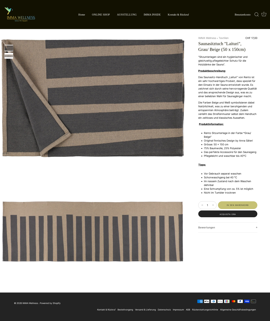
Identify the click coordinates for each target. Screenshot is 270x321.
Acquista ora (228, 214)
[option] (8, 49)
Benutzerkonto (243, 14)
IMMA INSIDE (152, 14)
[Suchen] (256, 14)
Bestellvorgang (125, 309)
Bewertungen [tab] (206, 227)
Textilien (224, 38)
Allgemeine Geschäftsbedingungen (238, 309)
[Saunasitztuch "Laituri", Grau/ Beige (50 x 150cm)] (8, 48)
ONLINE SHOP (101, 14)
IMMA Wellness (207, 38)
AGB (188, 309)
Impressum (178, 309)
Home (81, 14)
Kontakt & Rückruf (178, 14)
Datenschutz (164, 309)
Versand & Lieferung (145, 309)
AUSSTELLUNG (127, 14)
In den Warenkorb (237, 205)
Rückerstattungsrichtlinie (205, 309)
